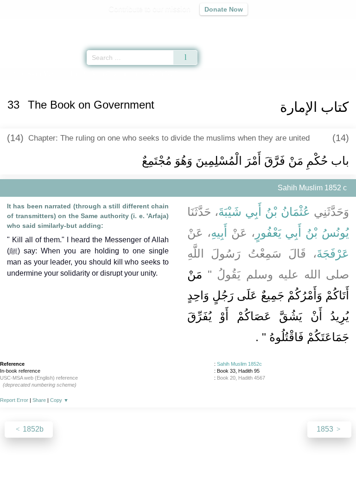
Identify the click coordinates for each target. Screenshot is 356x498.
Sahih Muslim (44, 73)
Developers (188, 471)
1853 (326, 429)
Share (39, 400)
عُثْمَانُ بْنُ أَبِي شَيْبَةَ (264, 211)
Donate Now (223, 9)
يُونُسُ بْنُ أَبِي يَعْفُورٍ (302, 232)
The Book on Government (104, 73)
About (98, 471)
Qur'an (219, 26)
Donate (256, 471)
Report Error (14, 400)
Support (151, 471)
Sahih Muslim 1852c (239, 364)
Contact (225, 471)
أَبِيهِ (219, 232)
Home (11, 73)
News (122, 471)
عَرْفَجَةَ (333, 253)
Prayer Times (291, 26)
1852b (32, 429)
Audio (328, 26)
